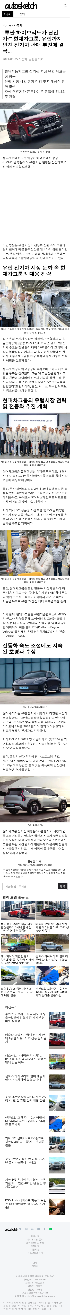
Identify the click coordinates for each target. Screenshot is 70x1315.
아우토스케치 (13, 1302)
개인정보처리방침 (35, 1242)
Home (7, 25)
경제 (22, 14)
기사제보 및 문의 (35, 1239)
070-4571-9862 (40, 1279)
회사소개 (35, 1236)
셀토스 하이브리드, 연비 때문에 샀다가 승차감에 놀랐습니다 (25, 1077)
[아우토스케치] (21, 5)
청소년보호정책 (35, 1252)
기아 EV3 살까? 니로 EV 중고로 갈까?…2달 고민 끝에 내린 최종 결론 (25, 1141)
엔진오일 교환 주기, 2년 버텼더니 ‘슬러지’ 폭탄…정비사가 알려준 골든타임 (25, 1120)
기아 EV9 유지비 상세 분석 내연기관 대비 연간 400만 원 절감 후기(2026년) (25, 1183)
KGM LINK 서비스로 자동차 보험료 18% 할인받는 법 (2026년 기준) (25, 1203)
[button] (65, 5)
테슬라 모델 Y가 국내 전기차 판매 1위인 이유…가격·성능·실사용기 (25, 1038)
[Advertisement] (35, 208)
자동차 (7, 14)
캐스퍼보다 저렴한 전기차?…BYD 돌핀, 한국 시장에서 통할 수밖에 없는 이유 (26, 1058)
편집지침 (35, 1246)
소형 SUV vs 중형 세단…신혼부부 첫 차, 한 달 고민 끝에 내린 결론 (26, 1098)
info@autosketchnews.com (42, 1296)
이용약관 (35, 1249)
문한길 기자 (34, 861)
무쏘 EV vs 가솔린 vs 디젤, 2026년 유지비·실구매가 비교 (25, 1160)
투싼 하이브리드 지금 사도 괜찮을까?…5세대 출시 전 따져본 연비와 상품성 (25, 1017)
